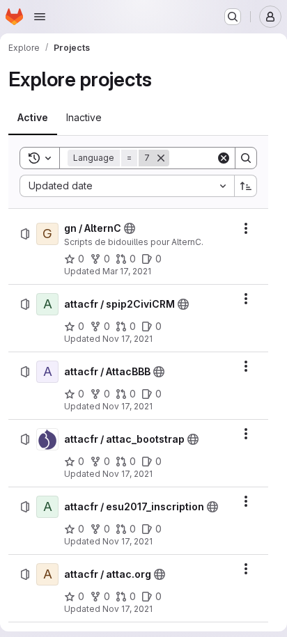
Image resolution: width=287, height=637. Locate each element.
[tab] (32, 117)
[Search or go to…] (232, 16)
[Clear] (223, 158)
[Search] (246, 158)
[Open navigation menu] (40, 17)
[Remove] (161, 158)
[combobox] (127, 186)
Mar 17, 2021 (126, 271)
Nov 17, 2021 (127, 338)
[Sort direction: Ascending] (246, 186)
